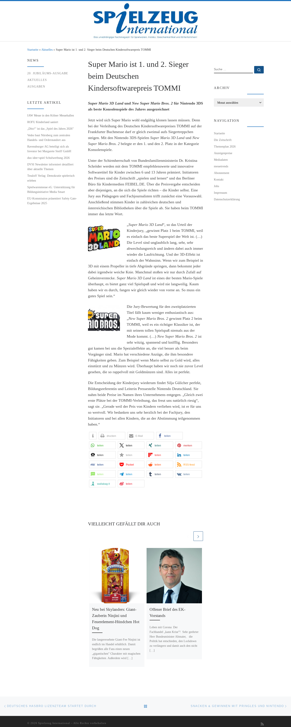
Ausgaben (36, 86)
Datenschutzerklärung (227, 199)
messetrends (221, 166)
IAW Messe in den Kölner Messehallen (50, 115)
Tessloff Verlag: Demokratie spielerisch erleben (51, 178)
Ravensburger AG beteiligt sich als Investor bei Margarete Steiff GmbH (49, 149)
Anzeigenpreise (223, 153)
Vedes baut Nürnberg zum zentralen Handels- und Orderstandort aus (48, 137)
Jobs (216, 186)
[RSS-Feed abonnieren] (262, 724)
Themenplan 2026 (225, 146)
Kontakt (218, 179)
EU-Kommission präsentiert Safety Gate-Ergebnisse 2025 (52, 201)
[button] (93, 435)
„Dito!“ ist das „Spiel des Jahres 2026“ (50, 128)
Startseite (32, 49)
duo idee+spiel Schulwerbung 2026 (48, 157)
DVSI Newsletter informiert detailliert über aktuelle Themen (50, 167)
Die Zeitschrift (223, 140)
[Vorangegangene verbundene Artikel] (188, 536)
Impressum (220, 192)
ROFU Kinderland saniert (42, 122)
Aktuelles (47, 49)
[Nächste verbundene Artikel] (198, 536)
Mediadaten (221, 159)
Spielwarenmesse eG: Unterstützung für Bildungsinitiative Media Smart (51, 189)
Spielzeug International (54, 723)
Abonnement (221, 173)
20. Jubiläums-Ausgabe (47, 73)
